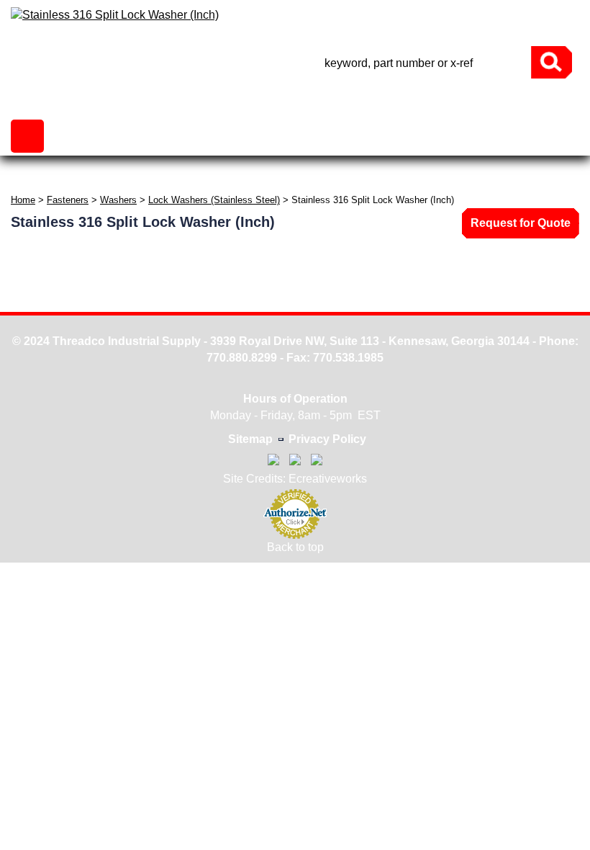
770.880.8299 (241, 358)
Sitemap (250, 439)
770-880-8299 (438, 26)
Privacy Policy (327, 439)
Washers (118, 199)
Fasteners (67, 199)
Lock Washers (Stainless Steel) (214, 199)
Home (23, 199)
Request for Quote (521, 223)
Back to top (295, 547)
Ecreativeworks (328, 479)
